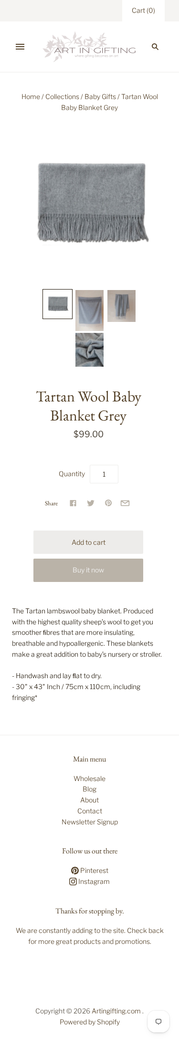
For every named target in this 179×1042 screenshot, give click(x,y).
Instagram (93, 881)
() (143, 10)
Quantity (72, 474)
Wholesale (89, 778)
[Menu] (20, 46)
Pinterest (93, 870)
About (89, 800)
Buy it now (88, 570)
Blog (89, 789)
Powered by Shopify (90, 1022)
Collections (62, 96)
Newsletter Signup (90, 822)
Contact (89, 811)
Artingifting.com (116, 1011)
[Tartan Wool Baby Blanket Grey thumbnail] (57, 304)
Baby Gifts (100, 96)
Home (30, 96)
